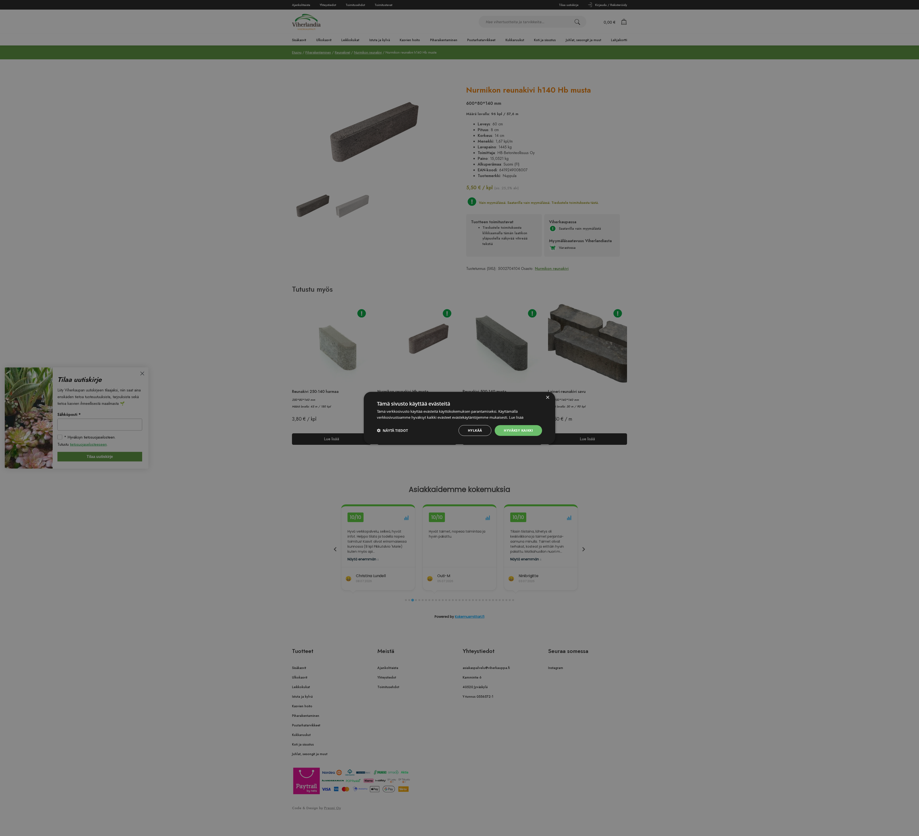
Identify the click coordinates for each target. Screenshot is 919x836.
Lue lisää (516, 417)
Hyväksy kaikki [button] (518, 430)
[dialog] (459, 418)
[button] (392, 430)
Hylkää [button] (475, 430)
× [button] (547, 397)
